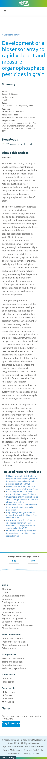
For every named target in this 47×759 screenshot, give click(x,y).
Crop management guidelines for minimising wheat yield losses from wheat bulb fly (21, 515)
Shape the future (10, 628)
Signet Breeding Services (14, 618)
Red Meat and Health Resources (17, 625)
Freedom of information (14, 641)
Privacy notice (9, 648)
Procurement (8, 608)
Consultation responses (13, 595)
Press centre (8, 681)
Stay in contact (11, 723)
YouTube (9, 701)
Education (7, 599)
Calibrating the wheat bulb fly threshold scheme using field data (21, 492)
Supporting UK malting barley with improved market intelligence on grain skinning (21, 533)
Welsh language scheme (14, 668)
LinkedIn (9, 698)
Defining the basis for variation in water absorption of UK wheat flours (22, 487)
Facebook (10, 692)
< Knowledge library (10, 35)
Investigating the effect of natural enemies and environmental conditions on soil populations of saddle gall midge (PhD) (20, 524)
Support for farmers (12, 621)
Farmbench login (10, 615)
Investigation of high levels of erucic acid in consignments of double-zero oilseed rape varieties (22, 499)
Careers (6, 592)
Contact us (7, 678)
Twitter (8, 695)
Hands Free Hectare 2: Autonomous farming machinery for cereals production (21, 507)
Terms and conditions (13, 661)
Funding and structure (13, 602)
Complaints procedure (13, 638)
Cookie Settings (8, 757)
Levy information (10, 605)
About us (6, 589)
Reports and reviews (12, 612)
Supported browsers (12, 665)
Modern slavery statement (15, 645)
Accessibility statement (13, 658)
